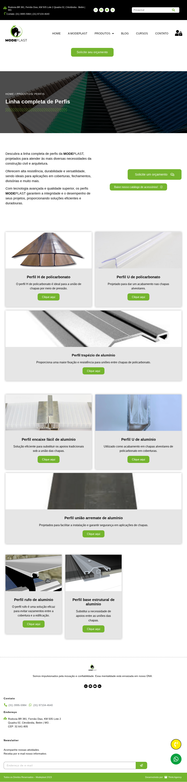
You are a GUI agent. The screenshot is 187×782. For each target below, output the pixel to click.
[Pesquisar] (173, 10)
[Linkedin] (112, 10)
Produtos (102, 33)
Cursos (142, 33)
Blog (125, 33)
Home (56, 33)
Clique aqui (48, 296)
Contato (161, 33)
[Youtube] (107, 10)
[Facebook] (101, 10)
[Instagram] (96, 10)
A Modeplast (77, 33)
